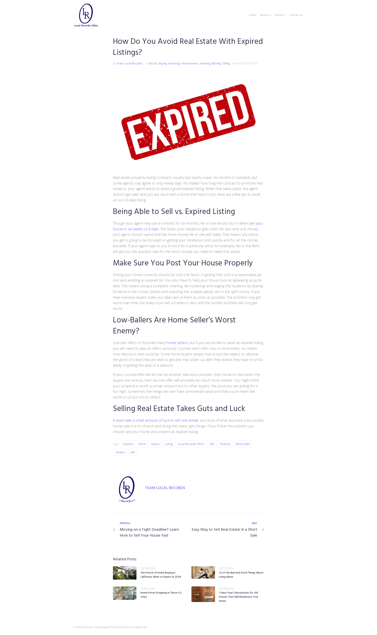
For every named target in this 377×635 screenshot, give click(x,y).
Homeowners (189, 63)
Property (225, 444)
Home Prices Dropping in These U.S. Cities (161, 595)
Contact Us (296, 15)
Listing (169, 444)
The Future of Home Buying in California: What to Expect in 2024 (160, 575)
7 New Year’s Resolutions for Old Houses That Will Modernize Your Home (238, 597)
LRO (211, 444)
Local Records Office (191, 444)
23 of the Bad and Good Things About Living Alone (241, 575)
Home (252, 15)
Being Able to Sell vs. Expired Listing (174, 212)
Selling (226, 63)
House (155, 444)
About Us (265, 15)
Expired (128, 444)
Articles (279, 15)
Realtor (120, 452)
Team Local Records (129, 63)
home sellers (177, 342)
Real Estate (243, 444)
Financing (174, 63)
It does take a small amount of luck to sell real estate (155, 420)
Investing (205, 63)
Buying (163, 63)
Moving (216, 63)
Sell (132, 452)
